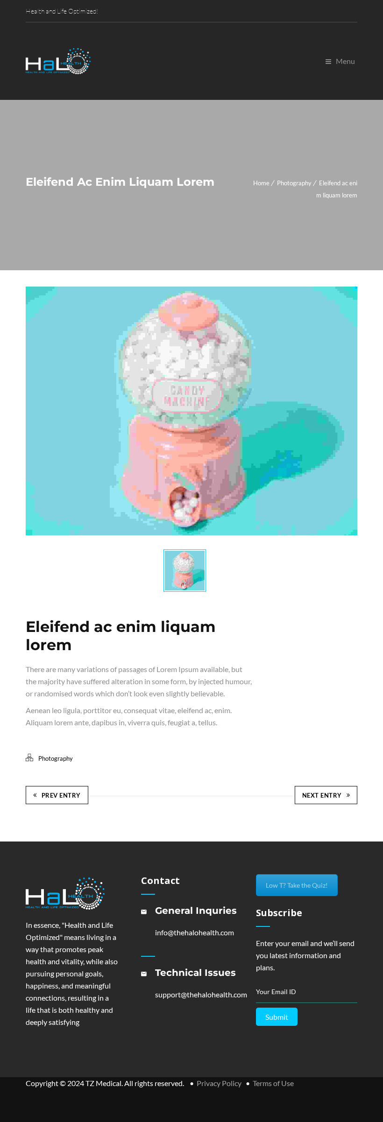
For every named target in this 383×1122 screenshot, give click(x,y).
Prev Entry (61, 795)
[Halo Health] (58, 61)
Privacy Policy (219, 1083)
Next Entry (322, 795)
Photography (294, 183)
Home (261, 183)
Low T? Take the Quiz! (297, 885)
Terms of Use (273, 1083)
